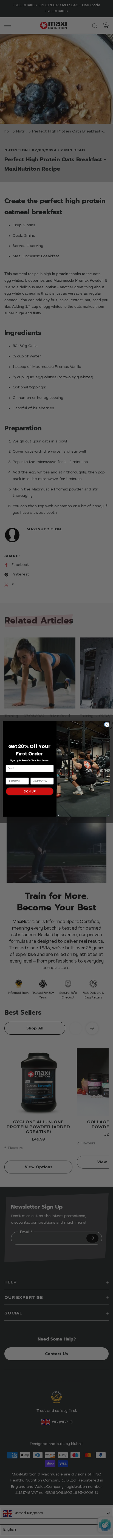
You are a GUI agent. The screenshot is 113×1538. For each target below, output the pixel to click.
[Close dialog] (106, 724)
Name (9, 775)
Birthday (35, 775)
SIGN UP (29, 791)
